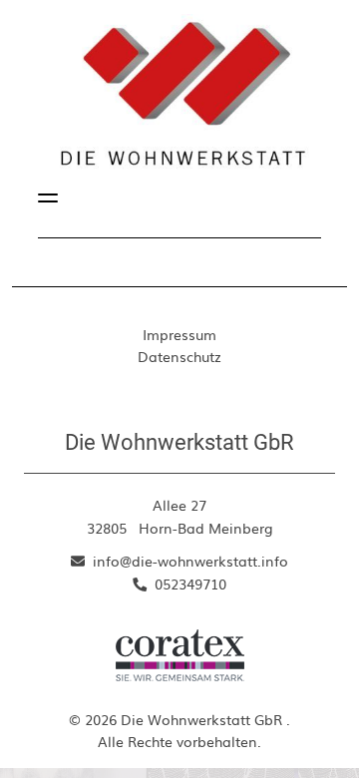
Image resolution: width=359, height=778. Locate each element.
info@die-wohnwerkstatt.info (188, 561)
